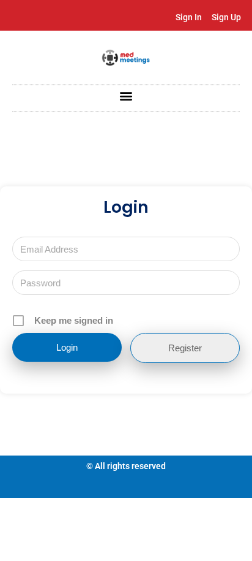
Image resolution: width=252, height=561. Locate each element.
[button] (126, 95)
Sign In (189, 17)
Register (185, 348)
